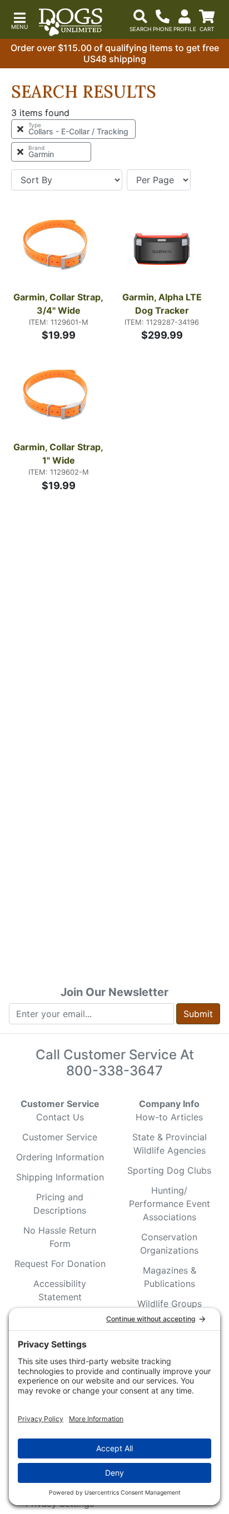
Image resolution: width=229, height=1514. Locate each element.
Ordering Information (60, 1157)
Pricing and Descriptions (59, 1203)
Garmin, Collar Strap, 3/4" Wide (59, 303)
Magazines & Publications (169, 1277)
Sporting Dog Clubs (169, 1170)
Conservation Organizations (169, 1243)
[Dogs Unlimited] (70, 22)
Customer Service (59, 1137)
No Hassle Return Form (59, 1237)
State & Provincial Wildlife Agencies (169, 1143)
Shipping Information (60, 1177)
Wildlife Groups (169, 1303)
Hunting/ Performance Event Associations (169, 1204)
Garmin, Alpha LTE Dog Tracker (163, 303)
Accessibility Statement (59, 1290)
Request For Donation (60, 1263)
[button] (19, 20)
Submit (198, 1013)
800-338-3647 (114, 1071)
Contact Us (60, 1117)
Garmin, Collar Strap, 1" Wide (59, 453)
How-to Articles (169, 1117)
